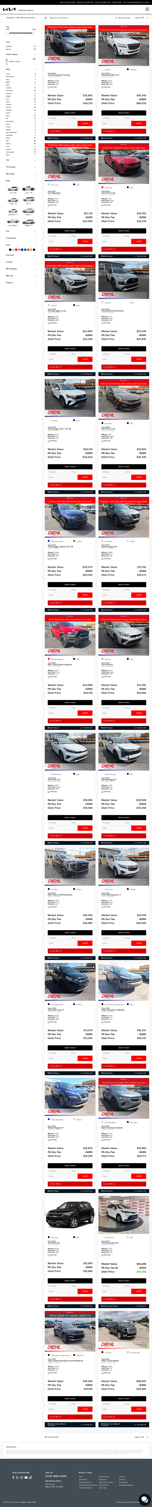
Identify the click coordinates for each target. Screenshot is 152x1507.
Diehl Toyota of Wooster (110, 1306)
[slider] (7, 33)
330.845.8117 (142, 1306)
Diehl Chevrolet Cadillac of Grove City (57, 1424)
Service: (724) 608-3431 (85, 2)
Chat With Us (56, 131)
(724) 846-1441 (88, 1425)
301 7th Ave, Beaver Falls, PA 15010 (136, 2)
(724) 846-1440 (88, 138)
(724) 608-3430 (55, 1476)
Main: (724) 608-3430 (67, 2)
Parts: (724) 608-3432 (103, 2)
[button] (94, 44)
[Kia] (9, 9)
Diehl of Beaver (54, 138)
